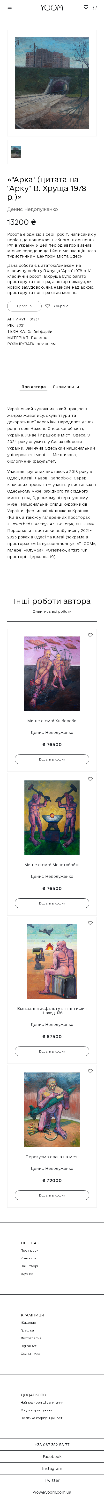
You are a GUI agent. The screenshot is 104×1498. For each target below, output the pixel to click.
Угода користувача (36, 1410)
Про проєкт (30, 1250)
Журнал (27, 1273)
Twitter (52, 1480)
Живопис (28, 1322)
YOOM (51, 9)
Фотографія (31, 1338)
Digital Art (29, 1345)
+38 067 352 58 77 (52, 1444)
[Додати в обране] (90, 635)
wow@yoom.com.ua (52, 1492)
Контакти (28, 1258)
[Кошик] (94, 7)
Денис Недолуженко (32, 209)
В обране (60, 306)
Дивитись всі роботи (52, 611)
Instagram (52, 1468)
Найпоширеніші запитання (42, 1402)
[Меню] (9, 7)
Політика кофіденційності (42, 1418)
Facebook (52, 1456)
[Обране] (86, 7)
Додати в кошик (52, 759)
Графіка (27, 1330)
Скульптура (30, 1353)
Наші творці (30, 1266)
